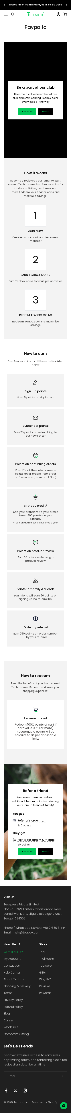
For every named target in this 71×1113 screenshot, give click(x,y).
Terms (8, 993)
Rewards (45, 993)
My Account (12, 959)
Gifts (42, 972)
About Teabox (14, 979)
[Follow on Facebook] (6, 1090)
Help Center (12, 972)
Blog (7, 1013)
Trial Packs (46, 959)
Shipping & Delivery (17, 986)
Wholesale (11, 1027)
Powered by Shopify (44, 1102)
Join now (26, 111)
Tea (42, 952)
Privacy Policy (13, 1000)
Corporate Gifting (16, 1034)
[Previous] (4, 5)
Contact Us (12, 966)
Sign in (46, 111)
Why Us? (45, 979)
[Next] (66, 5)
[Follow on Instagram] (24, 1090)
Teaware (45, 966)
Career (8, 1020)
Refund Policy (13, 1007)
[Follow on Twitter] (15, 1090)
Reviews (44, 986)
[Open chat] (63, 1105)
